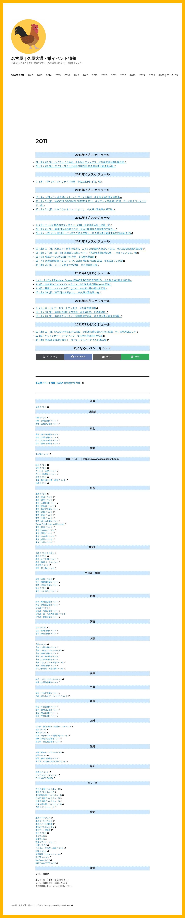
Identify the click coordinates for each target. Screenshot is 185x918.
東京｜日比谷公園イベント (47, 509)
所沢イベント (41, 468)
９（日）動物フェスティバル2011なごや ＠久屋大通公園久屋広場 (70, 288)
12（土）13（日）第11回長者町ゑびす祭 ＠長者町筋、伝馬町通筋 (71, 312)
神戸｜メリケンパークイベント (49, 679)
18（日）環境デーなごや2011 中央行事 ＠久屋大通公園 (65, 257)
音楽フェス (40, 839)
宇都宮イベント (42, 454)
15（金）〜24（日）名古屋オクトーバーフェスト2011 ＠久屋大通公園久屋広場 (78, 197)
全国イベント (41, 407)
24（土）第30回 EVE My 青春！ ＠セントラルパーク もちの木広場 (71, 340)
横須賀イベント (42, 565)
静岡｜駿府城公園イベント (47, 602)
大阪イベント (41, 644)
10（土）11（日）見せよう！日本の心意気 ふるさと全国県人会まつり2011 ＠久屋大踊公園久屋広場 (89, 248)
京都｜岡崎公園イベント (46, 631)
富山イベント (41, 588)
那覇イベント (41, 755)
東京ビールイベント (44, 821)
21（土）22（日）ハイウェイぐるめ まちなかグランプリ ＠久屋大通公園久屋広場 (80, 162)
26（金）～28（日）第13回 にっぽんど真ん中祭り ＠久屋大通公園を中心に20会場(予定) (83, 233)
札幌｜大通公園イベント (46, 421)
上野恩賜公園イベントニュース (49, 795)
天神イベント (41, 733)
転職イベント (41, 851)
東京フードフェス (43, 818)
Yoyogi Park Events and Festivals (50, 524)
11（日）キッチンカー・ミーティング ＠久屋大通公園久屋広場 (69, 336)
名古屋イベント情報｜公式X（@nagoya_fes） (59, 383)
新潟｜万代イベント (44, 579)
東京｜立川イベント (44, 542)
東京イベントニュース (45, 792)
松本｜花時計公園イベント (47, 585)
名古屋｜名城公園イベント (47, 611)
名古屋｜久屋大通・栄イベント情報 (43, 58)
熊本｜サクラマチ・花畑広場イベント (51, 736)
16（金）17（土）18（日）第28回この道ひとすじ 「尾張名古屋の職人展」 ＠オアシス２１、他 (86, 252)
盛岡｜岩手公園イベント (46, 437)
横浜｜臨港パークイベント (47, 562)
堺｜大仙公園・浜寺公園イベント (50, 669)
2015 (58, 75)
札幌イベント (41, 418)
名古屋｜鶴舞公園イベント (47, 617)
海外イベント (41, 833)
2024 (142, 75)
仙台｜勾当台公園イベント (47, 440)
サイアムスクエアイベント (47, 775)
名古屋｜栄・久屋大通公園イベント (51, 614)
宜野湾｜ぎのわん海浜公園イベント (51, 761)
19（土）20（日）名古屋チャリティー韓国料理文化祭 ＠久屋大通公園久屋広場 (77, 316)
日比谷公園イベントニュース (48, 801)
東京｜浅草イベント (44, 500)
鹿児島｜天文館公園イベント (48, 742)
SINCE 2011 (17, 75)
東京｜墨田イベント (44, 497)
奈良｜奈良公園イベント (46, 634)
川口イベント (41, 477)
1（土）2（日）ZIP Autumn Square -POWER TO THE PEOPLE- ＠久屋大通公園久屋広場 (83, 280)
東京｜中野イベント (44, 518)
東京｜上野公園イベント (46, 503)
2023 (132, 75)
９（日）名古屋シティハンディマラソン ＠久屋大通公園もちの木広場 (73, 284)
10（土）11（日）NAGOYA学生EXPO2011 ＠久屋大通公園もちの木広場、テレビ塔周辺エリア (86, 332)
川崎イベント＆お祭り (45, 553)
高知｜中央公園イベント (46, 716)
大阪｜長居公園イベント (46, 665)
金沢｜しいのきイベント (46, 591)
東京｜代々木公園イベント (47, 521)
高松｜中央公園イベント (46, 707)
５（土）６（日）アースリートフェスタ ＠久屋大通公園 (66, 308)
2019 (94, 75)
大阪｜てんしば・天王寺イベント (50, 662)
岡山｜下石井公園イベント (47, 693)
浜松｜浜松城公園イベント (47, 605)
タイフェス (40, 836)
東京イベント (41, 494)
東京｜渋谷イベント (44, 527)
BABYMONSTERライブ (46, 863)
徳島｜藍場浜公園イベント (47, 710)
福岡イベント (41, 729)
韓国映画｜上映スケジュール (48, 854)
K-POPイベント (42, 857)
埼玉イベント (41, 465)
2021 (113, 75)
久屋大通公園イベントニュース (49, 804)
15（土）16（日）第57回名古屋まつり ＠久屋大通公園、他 (67, 292)
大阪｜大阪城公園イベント (47, 659)
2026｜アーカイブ (168, 75)
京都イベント (41, 627)
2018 (85, 75)
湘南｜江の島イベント (45, 568)
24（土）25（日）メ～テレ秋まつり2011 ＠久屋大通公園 (66, 265)
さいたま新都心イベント (46, 474)
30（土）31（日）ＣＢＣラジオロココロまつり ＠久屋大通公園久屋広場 (74, 209)
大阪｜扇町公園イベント (46, 653)
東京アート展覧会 (43, 830)
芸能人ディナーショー (45, 842)
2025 (152, 75)
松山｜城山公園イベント (46, 713)
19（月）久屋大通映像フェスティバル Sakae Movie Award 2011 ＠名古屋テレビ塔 (79, 261)
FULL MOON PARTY (44, 778)
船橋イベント (41, 483)
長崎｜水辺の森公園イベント (48, 739)
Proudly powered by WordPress (57, 905)
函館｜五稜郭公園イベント (47, 424)
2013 (39, 75)
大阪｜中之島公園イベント (47, 656)
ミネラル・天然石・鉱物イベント (50, 848)
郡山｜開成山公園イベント (47, 443)
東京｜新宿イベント (44, 515)
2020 (104, 75)
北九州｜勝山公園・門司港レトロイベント (53, 726)
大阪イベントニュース (45, 807)
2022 (123, 75)
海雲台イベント (42, 772)
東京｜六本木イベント (45, 530)
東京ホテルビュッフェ (45, 827)
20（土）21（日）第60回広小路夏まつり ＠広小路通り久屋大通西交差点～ (75, 229)
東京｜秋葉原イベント (45, 506)
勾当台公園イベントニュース (48, 789)
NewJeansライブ (43, 860)
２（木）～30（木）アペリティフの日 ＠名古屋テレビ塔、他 (68, 181)
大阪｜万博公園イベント (46, 647)
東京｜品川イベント (44, 539)
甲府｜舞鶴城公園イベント (47, 582)
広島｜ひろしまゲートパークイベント (51, 696)
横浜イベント (41, 556)
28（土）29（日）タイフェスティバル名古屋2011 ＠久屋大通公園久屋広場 (74, 166)
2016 (67, 75)
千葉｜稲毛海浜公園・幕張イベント (51, 480)
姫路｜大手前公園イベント (47, 682)
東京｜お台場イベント (45, 536)
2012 (30, 75)
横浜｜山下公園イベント (46, 559)
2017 (76, 75)
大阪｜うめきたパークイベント (49, 650)
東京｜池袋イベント (44, 512)
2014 (48, 75)
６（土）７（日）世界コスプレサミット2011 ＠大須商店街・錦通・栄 (73, 225)
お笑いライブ (41, 845)
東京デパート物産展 (44, 824)
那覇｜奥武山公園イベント (47, 758)
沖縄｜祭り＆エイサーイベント (49, 752)
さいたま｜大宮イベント (46, 471)
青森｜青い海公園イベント (47, 434)
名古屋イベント (42, 608)
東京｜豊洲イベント (44, 533)
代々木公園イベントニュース (48, 798)
